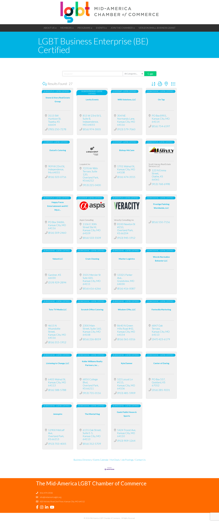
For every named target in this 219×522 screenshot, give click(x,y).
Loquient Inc (85, 164)
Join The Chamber (122, 27)
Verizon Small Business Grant (157, 27)
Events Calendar (100, 459)
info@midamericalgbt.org (50, 497)
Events (100, 27)
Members (66, 27)
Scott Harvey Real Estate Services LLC (160, 165)
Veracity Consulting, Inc (124, 220)
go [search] (151, 73)
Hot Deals (115, 459)
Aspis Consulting (86, 220)
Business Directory (83, 459)
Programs (83, 27)
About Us (49, 27)
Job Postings (127, 459)
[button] (44, 84)
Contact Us (140, 459)
